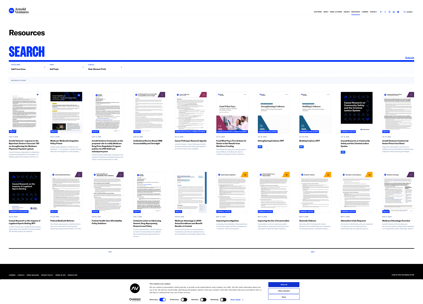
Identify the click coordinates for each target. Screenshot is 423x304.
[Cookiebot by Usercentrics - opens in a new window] (135, 299)
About (326, 12)
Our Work (318, 12)
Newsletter (72, 275)
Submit (409, 57)
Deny (284, 297)
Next (313, 252)
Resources (355, 12)
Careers (365, 12)
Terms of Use (60, 275)
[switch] (184, 299)
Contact (373, 12)
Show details (235, 300)
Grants (347, 12)
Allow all (284, 285)
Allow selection (284, 291)
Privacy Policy (47, 275)
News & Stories (336, 12)
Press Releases (33, 275)
